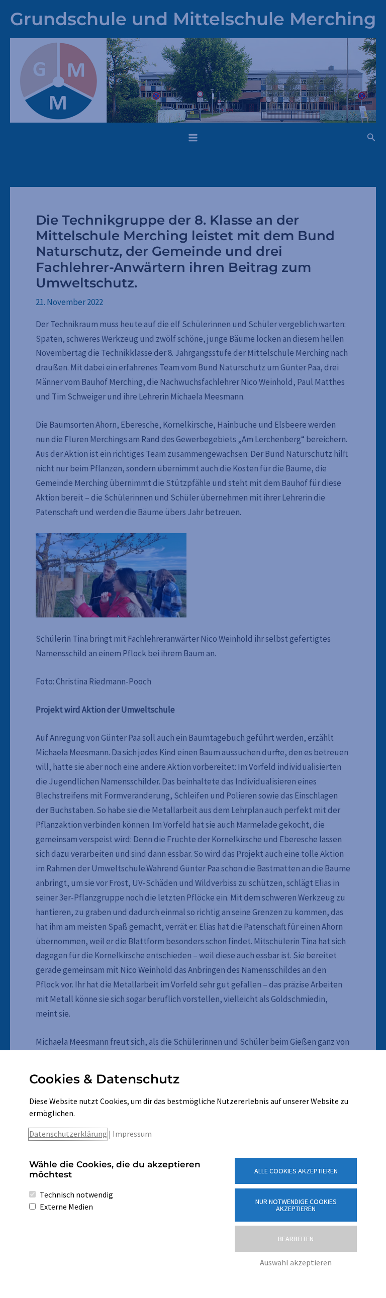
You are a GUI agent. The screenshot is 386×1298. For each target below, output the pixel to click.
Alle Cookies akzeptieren (296, 1170)
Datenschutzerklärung (68, 1134)
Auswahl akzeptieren (296, 1262)
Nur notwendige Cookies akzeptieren (296, 1205)
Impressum (132, 1134)
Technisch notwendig (76, 1194)
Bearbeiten (296, 1238)
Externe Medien (66, 1207)
